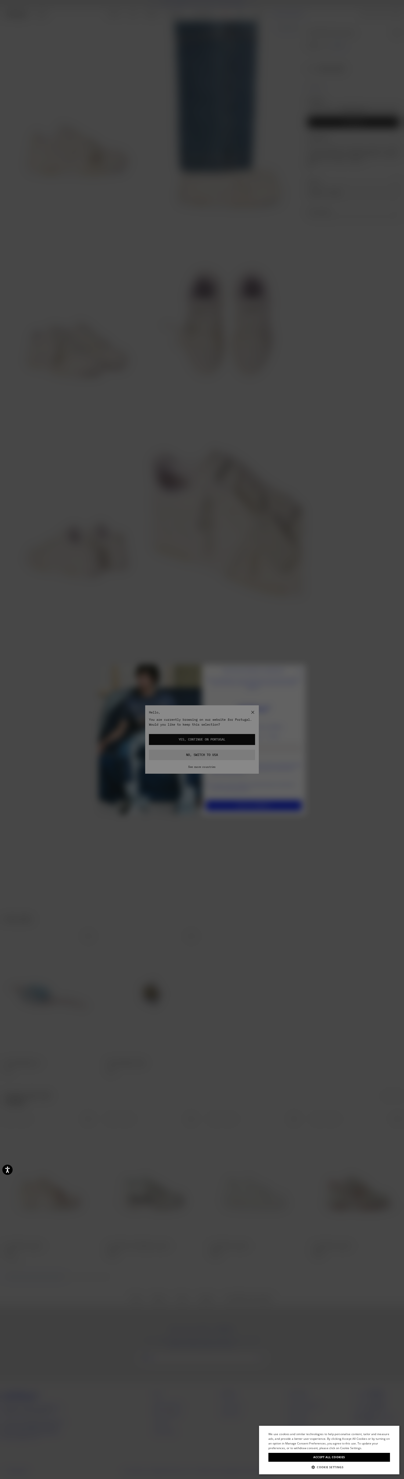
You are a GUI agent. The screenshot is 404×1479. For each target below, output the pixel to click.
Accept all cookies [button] (329, 1457)
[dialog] (329, 1450)
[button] (329, 1467)
